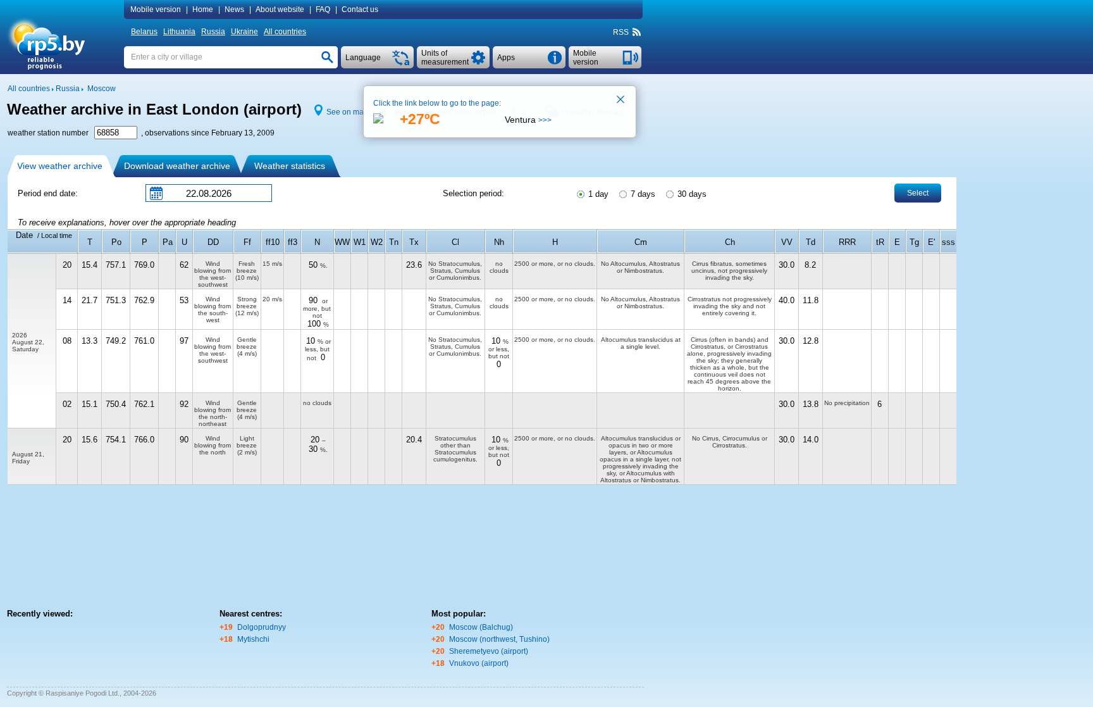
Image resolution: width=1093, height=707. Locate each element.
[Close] (621, 101)
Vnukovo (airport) (479, 663)
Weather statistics (289, 166)
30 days (691, 194)
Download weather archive (177, 166)
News (234, 9)
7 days (641, 194)
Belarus (144, 31)
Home (202, 9)
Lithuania (179, 31)
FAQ (323, 9)
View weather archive (59, 166)
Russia (213, 31)
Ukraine (244, 31)
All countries (285, 31)
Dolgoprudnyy (261, 627)
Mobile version (155, 9)
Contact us (360, 9)
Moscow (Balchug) (481, 627)
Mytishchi (253, 639)
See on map (347, 112)
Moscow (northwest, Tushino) (499, 639)
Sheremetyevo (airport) (488, 651)
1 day (597, 194)
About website (280, 9)
